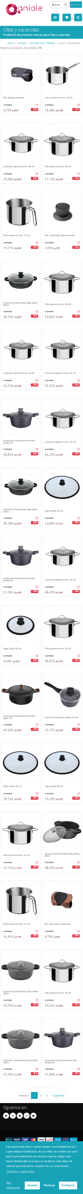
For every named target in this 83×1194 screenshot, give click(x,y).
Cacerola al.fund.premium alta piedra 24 (19, 441)
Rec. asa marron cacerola (58, 924)
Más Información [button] (13, 1185)
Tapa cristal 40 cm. (54, 786)
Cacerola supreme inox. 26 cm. (61, 580)
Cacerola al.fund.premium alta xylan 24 (19, 717)
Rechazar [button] (49, 1185)
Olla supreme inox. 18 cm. (58, 166)
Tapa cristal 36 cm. (12, 786)
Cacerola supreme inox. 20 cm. (61, 373)
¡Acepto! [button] (32, 1185)
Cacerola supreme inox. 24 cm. (19, 373)
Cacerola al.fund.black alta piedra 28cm (62, 855)
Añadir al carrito (22, 118)
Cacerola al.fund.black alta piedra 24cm (20, 1061)
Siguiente (58, 1095)
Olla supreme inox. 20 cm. (58, 993)
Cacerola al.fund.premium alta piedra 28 (61, 1061)
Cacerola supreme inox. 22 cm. (61, 442)
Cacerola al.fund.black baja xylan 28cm (20, 304)
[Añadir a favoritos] (36, 105)
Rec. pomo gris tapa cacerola (59, 235)
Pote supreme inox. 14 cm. (17, 924)
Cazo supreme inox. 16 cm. (59, 98)
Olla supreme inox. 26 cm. (58, 648)
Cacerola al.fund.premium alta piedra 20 (19, 579)
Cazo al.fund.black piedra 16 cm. (62, 717)
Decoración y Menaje (41, 43)
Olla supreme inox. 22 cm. (16, 855)
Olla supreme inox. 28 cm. (58, 304)
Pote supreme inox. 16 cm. (17, 235)
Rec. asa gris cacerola (13, 98)
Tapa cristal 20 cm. (12, 648)
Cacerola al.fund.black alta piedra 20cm (20, 992)
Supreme (7, 105)
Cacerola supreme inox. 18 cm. (19, 166)
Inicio (10, 43)
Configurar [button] (68, 1185)
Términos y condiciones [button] (20, 1171)
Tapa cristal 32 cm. (54, 511)
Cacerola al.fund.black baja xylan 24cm (20, 510)
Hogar (22, 43)
